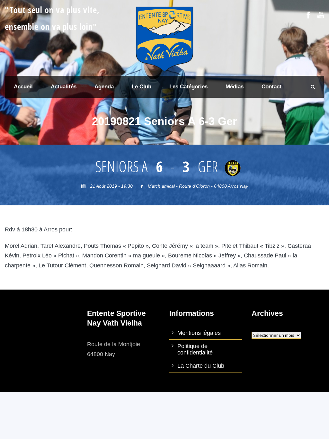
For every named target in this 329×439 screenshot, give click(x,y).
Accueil (23, 87)
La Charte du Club (200, 366)
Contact (271, 87)
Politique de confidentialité (195, 349)
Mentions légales (199, 333)
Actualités (63, 87)
